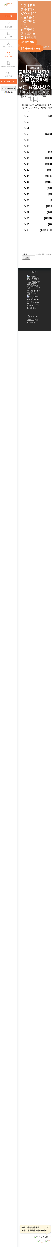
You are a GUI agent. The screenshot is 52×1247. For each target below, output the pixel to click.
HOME (26, 92)
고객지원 (35, 92)
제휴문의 (8, 73)
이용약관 (34, 277)
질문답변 (8, 24)
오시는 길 (34, 291)
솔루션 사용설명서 (8, 63)
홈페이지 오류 (45, 105)
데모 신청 (27, 42)
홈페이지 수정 (32, 105)
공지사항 (8, 34)
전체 (24, 105)
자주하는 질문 (8, 44)
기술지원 (8, 54)
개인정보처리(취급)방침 (33, 284)
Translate (10, 92)
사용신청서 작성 (31, 49)
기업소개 (34, 272)
